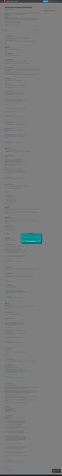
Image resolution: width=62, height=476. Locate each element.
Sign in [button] (54, 1)
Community (50, 1)
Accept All (28, 241)
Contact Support (45, 1)
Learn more (32, 236)
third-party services (25, 239)
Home (5, 1)
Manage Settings (33, 241)
